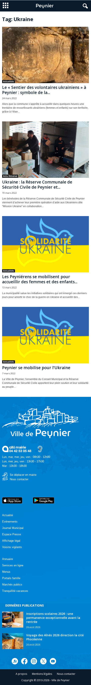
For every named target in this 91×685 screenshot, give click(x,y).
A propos (21, 674)
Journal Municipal (12, 528)
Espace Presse (11, 534)
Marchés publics (12, 584)
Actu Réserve (10, 176)
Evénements (10, 521)
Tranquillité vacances (15, 590)
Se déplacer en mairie (23, 474)
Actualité (7, 515)
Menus (6, 571)
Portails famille (11, 578)
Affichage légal (11, 540)
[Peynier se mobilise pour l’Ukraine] (45, 335)
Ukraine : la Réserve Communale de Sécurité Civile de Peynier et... (37, 184)
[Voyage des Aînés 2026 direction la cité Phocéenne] (12, 641)
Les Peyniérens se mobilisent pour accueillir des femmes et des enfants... (39, 279)
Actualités (8, 81)
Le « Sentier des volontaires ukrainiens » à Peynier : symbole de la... (44, 90)
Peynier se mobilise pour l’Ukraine (36, 367)
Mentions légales (42, 674)
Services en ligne (12, 565)
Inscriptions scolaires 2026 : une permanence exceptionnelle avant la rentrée (53, 618)
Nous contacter (19, 479)
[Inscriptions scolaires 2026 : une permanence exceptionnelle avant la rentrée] (12, 620)
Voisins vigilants (12, 547)
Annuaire (7, 559)
